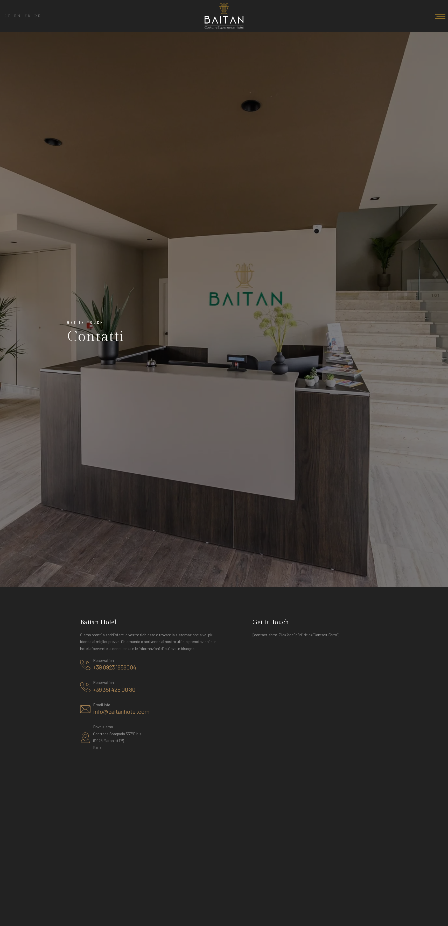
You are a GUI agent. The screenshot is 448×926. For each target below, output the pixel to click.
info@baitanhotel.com (121, 711)
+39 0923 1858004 (114, 667)
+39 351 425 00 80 (114, 689)
